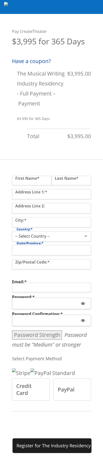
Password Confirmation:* (37, 314)
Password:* (23, 297)
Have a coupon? (31, 61)
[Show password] (83, 303)
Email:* (19, 281)
